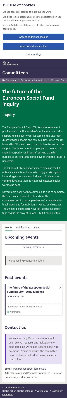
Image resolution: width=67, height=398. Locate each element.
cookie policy (9, 29)
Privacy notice (41, 391)
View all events (32, 247)
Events (8, 227)
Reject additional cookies (33, 46)
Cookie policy (9, 391)
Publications (23, 227)
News (37, 227)
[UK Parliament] (10, 63)
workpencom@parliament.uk (29, 368)
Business (25, 80)
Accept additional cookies (33, 36)
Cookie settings (33, 54)
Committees (15, 73)
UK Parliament (9, 80)
